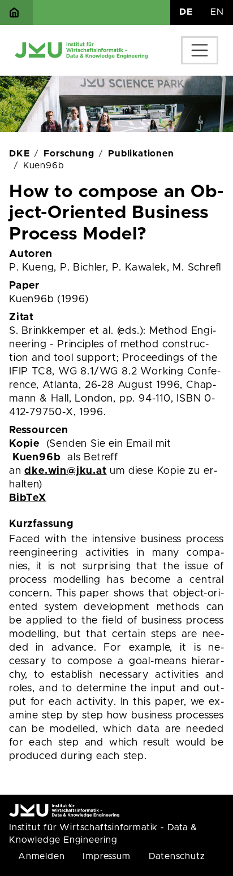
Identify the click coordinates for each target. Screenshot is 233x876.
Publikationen (141, 153)
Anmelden (41, 856)
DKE (19, 153)
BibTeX (27, 498)
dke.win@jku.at (65, 471)
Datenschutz (177, 856)
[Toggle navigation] (199, 50)
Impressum (106, 856)
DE (186, 11)
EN (217, 11)
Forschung (69, 153)
